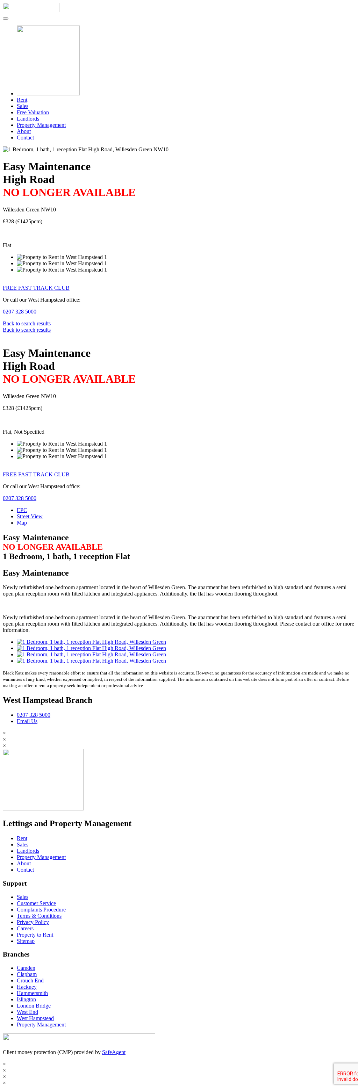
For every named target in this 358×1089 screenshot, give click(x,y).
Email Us (27, 721)
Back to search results (27, 323)
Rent (22, 100)
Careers (25, 928)
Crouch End (30, 980)
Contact (25, 137)
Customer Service (36, 903)
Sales (22, 106)
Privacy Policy (33, 922)
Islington (26, 999)
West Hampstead (35, 1018)
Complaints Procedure (41, 910)
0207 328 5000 (19, 312)
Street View (30, 516)
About (24, 131)
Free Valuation (33, 112)
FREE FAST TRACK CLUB (36, 288)
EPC (22, 510)
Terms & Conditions (39, 916)
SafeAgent (114, 1052)
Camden (26, 968)
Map (22, 523)
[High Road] (91, 642)
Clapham (27, 974)
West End (27, 1012)
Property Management (41, 125)
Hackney (27, 987)
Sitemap (26, 941)
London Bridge (34, 1006)
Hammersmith (32, 993)
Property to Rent (35, 935)
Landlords (28, 119)
